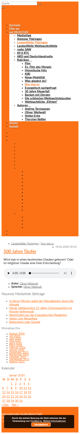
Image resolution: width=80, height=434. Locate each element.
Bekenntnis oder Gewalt (24, 322)
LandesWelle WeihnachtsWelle (37, 46)
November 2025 (19, 354)
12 (29, 388)
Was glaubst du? (36, 81)
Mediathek (24, 35)
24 (21, 396)
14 (8, 392)
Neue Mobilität (35, 77)
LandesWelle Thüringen (32, 42)
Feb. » (15, 405)
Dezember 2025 (19, 352)
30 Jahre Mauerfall (37, 91)
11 (25, 388)
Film (27, 63)
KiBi (27, 74)
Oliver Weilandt (35, 112)
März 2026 (15, 345)
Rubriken (23, 60)
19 (29, 392)
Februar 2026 (17, 348)
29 (12, 400)
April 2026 (15, 343)
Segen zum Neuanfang (23, 318)
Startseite (14, 25)
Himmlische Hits (36, 70)
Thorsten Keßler (35, 119)
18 (25, 392)
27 (4, 400)
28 (8, 400)
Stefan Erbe (32, 115)
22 (12, 396)
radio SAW (24, 49)
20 (4, 396)
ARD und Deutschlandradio (35, 56)
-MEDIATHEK (19, 32)
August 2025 (17, 361)
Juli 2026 (14, 336)
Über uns (14, 29)
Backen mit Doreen (37, 95)
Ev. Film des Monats (38, 67)
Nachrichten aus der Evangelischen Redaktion (38, 315)
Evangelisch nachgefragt (41, 88)
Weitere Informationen (54, 420)
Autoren (22, 105)
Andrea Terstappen (37, 108)
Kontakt (13, 126)
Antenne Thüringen (29, 39)
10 (21, 388)
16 (16, 392)
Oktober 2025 (17, 357)
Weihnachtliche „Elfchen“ (41, 101)
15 (12, 392)
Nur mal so (32, 84)
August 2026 (17, 334)
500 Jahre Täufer (19, 251)
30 (16, 400)
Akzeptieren (41, 424)
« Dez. (5, 405)
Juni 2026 (15, 338)
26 (29, 396)
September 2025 (19, 359)
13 (4, 392)
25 (25, 396)
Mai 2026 (15, 341)
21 (8, 396)
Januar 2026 (16, 350)
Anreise (13, 123)
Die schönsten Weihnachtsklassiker (48, 98)
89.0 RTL (23, 53)
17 (21, 392)
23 (16, 396)
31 (21, 400)
